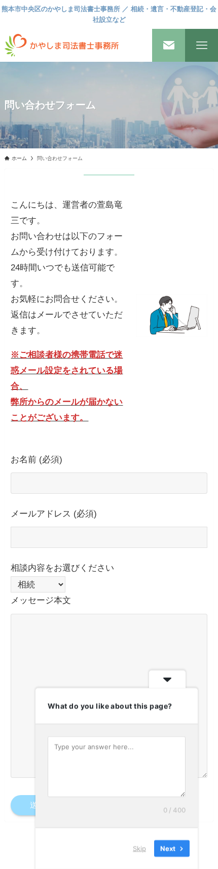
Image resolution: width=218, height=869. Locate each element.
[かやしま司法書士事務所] (62, 45)
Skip (139, 848)
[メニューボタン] (201, 45)
